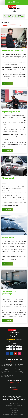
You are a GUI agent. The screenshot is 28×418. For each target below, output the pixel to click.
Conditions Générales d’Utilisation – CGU (14, 405)
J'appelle (9, 16)
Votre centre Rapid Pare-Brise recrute (14, 398)
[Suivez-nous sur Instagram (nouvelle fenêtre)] (20, 353)
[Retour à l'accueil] (14, 331)
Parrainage (5, 399)
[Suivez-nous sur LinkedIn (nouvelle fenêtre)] (12, 353)
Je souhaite (20, 16)
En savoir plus (7, 84)
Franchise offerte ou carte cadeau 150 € (8, 365)
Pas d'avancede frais (6, 372)
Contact (4, 396)
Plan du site (14, 412)
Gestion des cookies (14, 410)
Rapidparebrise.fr (14, 399)
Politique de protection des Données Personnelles (14, 407)
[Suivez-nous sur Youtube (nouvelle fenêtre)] (16, 353)
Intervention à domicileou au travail (8, 376)
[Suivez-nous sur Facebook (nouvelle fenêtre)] (8, 353)
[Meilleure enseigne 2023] (20, 348)
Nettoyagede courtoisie (20, 372)
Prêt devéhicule (19, 368)
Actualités (11, 396)
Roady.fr (23, 399)
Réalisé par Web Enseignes (8, 414)
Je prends (15, 2)
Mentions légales (14, 403)
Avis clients (19, 396)
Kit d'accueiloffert (20, 365)
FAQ (25, 396)
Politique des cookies (14, 408)
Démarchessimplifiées (6, 368)
